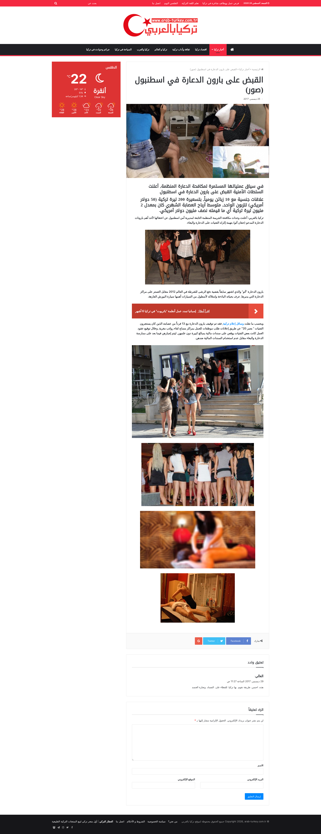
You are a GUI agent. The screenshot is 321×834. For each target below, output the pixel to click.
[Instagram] (63, 827)
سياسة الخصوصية (156, 821)
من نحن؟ (172, 821)
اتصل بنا (156, 3)
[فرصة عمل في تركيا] (54, 827)
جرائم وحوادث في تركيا (98, 49)
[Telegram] (58, 827)
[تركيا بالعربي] (160, 25)
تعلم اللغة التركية (190, 3)
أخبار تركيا (219, 49)
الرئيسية (256, 69)
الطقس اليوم (171, 3)
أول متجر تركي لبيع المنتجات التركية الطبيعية (74, 821)
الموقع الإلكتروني (186, 779)
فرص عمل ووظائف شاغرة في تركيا (220, 3)
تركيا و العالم (161, 49)
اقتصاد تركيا (201, 49)
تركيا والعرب (143, 49)
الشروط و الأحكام (136, 821)
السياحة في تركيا (123, 49)
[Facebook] (72, 827)
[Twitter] (67, 827)
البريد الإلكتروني (255, 779)
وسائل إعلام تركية (233, 323)
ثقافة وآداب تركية (181, 49)
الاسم (260, 765)
